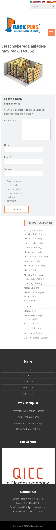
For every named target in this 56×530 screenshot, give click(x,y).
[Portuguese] (49, 1)
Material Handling (32, 315)
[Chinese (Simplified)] (34, 1)
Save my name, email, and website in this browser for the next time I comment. (14, 191)
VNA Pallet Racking (33, 238)
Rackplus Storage (35, 526)
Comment (10, 120)
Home (28, 369)
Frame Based (30, 300)
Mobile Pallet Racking (34, 252)
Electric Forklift (31, 323)
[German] (44, 1)
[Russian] (52, 1)
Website (8, 169)
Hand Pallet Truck (32, 327)
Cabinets (28, 306)
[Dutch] (36, 1)
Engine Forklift (30, 318)
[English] (39, 1)
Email (7, 157)
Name (8, 145)
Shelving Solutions (33, 275)
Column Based (31, 295)
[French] (41, 1)
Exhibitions (28, 387)
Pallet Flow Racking (33, 260)
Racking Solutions (32, 230)
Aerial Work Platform (34, 333)
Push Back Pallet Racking (36, 256)
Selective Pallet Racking (35, 234)
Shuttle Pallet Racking (34, 265)
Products (27, 381)
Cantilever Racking (32, 247)
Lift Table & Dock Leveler (36, 337)
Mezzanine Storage (33, 292)
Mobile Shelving (31, 287)
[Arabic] (31, 1)
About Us (28, 375)
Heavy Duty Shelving (34, 278)
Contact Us (28, 393)
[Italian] (47, 1)
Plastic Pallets (30, 269)
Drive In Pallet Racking (34, 243)
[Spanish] (54, 1)
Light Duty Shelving (33, 283)
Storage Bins (30, 310)
